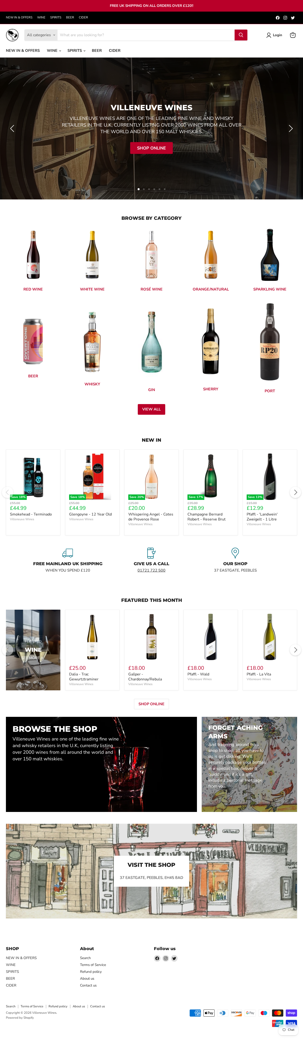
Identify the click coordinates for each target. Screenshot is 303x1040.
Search (85, 958)
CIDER (83, 17)
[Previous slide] (13, 128)
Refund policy (91, 971)
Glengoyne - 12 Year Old (90, 514)
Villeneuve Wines (22, 519)
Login (277, 35)
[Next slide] (290, 128)
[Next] (295, 492)
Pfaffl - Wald (198, 674)
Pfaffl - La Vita (259, 674)
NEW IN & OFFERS (19, 17)
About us (87, 978)
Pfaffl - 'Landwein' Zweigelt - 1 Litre (262, 517)
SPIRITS (55, 17)
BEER (70, 17)
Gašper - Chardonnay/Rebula (145, 677)
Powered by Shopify (20, 1018)
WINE (41, 17)
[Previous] (7, 492)
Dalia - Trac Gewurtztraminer (83, 677)
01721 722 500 (151, 570)
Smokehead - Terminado (31, 514)
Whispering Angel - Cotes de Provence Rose (150, 517)
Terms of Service (93, 964)
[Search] (241, 35)
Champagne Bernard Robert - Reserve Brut (206, 517)
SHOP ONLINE (151, 704)
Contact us (88, 985)
